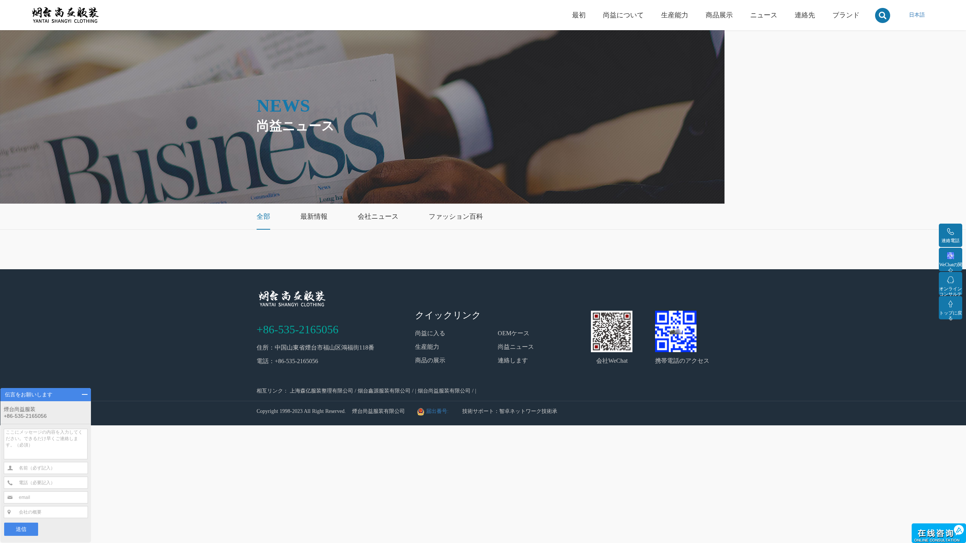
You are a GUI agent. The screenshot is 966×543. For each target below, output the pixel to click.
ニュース (763, 15)
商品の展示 (430, 360)
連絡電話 (950, 240)
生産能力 (674, 15)
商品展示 (719, 15)
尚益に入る (430, 333)
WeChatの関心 (950, 266)
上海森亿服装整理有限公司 (321, 391)
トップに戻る (950, 314)
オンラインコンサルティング (950, 290)
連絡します (513, 360)
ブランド (846, 15)
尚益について (623, 15)
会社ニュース (378, 216)
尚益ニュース (516, 347)
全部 (263, 216)
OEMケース (513, 333)
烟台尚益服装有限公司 (444, 391)
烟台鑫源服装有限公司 (384, 391)
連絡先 (805, 15)
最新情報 (314, 216)
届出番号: (438, 411)
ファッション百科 (456, 216)
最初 (579, 15)
